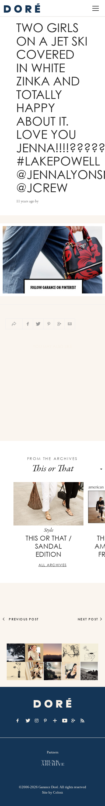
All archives (52, 565)
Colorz (58, 792)
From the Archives (52, 458)
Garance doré (52, 703)
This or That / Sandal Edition (49, 546)
